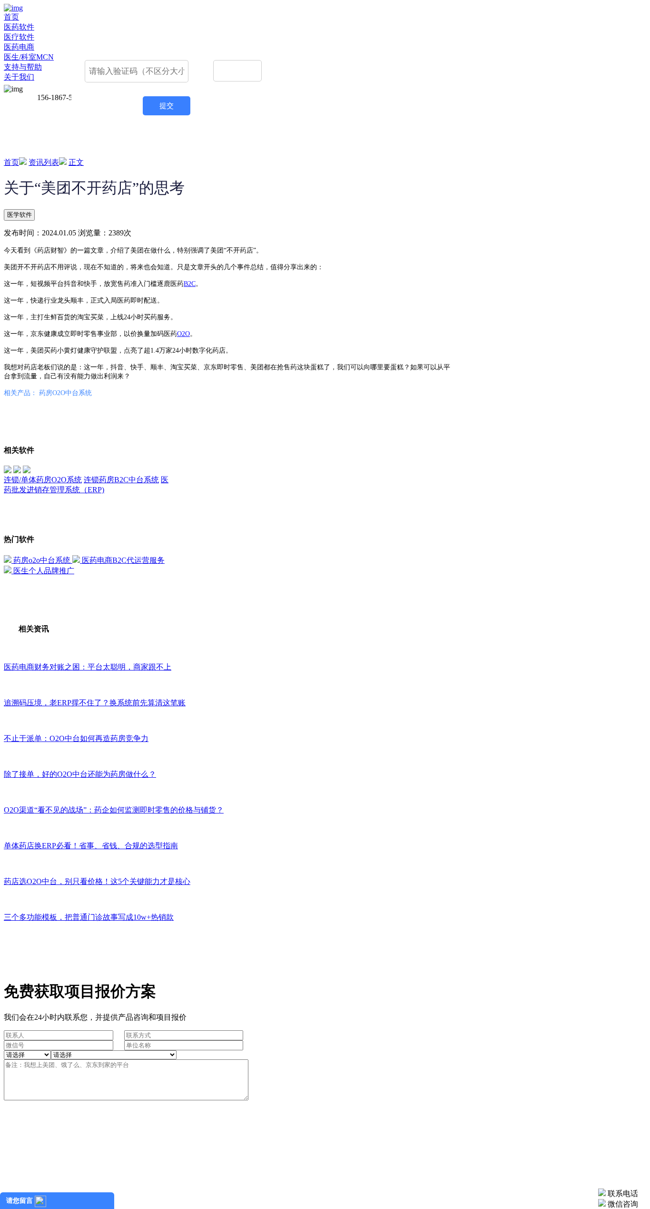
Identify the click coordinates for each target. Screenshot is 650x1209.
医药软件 (19, 27)
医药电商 (19, 47)
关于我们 (19, 77)
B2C (190, 283)
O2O (183, 333)
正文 (76, 162)
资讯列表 (44, 162)
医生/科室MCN (29, 57)
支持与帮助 (23, 67)
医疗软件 (19, 37)
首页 (11, 17)
